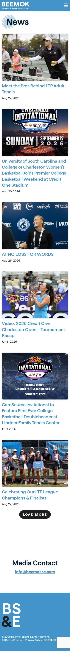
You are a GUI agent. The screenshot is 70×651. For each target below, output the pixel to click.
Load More (35, 514)
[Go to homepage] (15, 5)
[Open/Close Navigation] (66, 5)
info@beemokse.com (35, 571)
